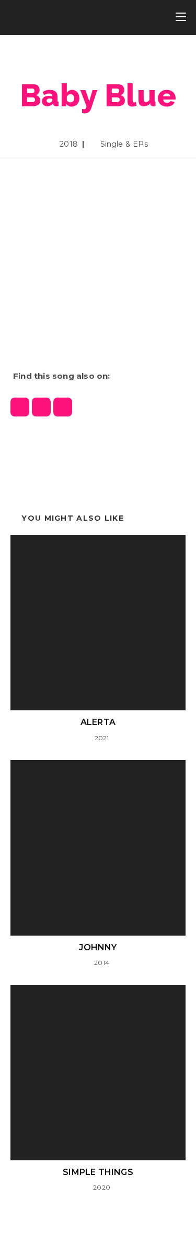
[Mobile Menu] (181, 17)
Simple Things (98, 1172)
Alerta (98, 722)
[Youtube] (62, 407)
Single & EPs (124, 144)
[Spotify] (19, 407)
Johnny (98, 947)
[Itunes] (41, 407)
